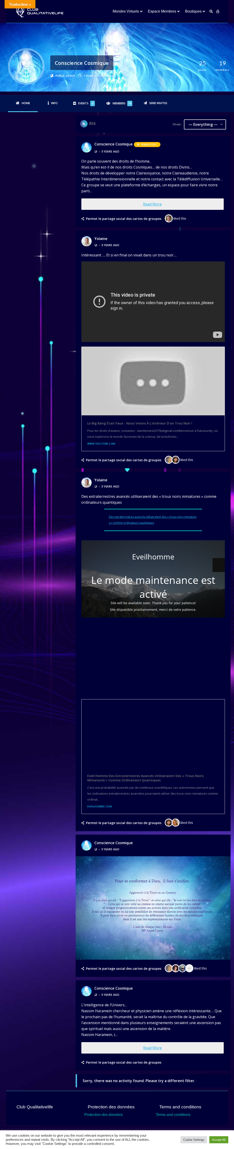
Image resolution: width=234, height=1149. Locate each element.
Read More (152, 204)
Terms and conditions (173, 1115)
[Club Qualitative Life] (39, 11)
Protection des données (103, 1115)
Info (54, 103)
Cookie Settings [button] (193, 1139)
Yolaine (100, 239)
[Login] (218, 11)
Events (85, 103)
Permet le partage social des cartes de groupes (123, 218)
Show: (177, 124)
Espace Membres (162, 11)
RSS (92, 123)
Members (122, 103)
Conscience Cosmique (113, 144)
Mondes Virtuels (126, 11)
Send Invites (158, 103)
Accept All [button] (219, 1139)
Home (26, 103)
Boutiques (193, 11)
